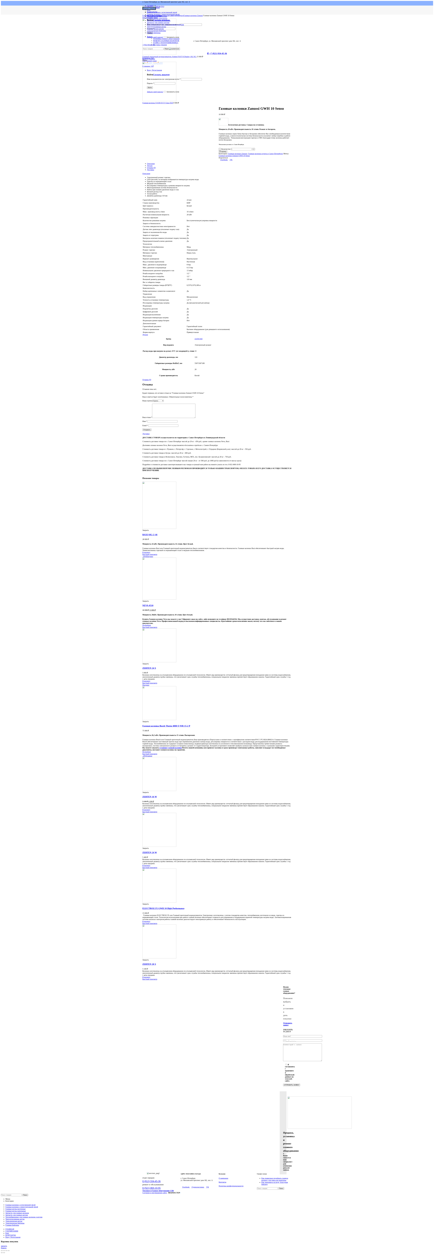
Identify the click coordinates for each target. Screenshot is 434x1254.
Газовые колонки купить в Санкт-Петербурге (166, 16)
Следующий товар (149, 61)
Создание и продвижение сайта (154, 1193)
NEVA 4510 (147, 605)
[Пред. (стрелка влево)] (2, 1252)
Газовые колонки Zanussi (193, 16)
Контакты (222, 1182)
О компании (223, 1178)
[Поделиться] (4, 1250)
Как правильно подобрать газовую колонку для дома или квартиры (274, 1179)
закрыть (4, 1246)
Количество (225, 149)
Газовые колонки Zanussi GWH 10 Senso (234, 156)
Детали (149, 166)
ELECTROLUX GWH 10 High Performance (163, 908)
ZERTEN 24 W (149, 852)
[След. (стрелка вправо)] (4, 1252)
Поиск (281, 1188)
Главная (145, 16)
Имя (144, 421)
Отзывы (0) (151, 168)
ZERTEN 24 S (149, 668)
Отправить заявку (287, 1024)
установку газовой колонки (170, 748)
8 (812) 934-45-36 (151, 1181)
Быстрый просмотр (149, 554)
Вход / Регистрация (12, 1237)
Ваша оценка (147, 401)
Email (145, 425)
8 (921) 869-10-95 (151, 1187)
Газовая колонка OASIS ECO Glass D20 (157, 103)
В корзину (223, 151)
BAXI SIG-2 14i (149, 534)
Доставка (150, 170)
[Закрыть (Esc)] (2, 1250)
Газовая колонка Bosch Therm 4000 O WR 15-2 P (166, 726)
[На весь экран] (6, 1250)
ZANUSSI (198, 339)
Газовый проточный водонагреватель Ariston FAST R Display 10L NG (169, 57)
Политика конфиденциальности (231, 1186)
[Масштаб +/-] (8, 1250)
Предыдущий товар (150, 18)
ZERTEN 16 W (149, 797)
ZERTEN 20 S (149, 964)
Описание (151, 164)
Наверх (4, 1248)
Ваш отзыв (147, 417)
